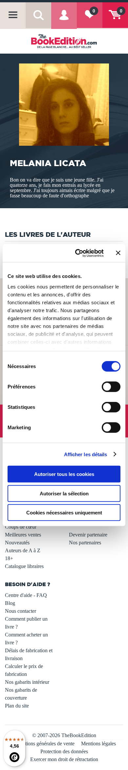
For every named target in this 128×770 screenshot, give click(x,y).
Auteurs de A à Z (22, 550)
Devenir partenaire (88, 534)
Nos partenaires (85, 542)
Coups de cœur (20, 527)
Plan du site (17, 705)
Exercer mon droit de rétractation (64, 759)
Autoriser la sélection (64, 493)
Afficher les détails (85, 454)
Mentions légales (98, 743)
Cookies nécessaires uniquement (64, 512)
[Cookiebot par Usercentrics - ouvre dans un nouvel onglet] (78, 253)
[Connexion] (64, 20)
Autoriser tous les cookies (64, 474)
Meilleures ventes (23, 534)
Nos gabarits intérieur (27, 682)
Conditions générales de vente (43, 743)
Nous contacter (20, 611)
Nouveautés (17, 542)
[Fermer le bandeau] (118, 253)
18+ (9, 558)
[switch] (111, 387)
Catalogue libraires (24, 566)
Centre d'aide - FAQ (26, 595)
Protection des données (64, 751)
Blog (10, 603)
